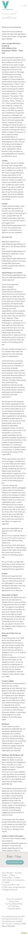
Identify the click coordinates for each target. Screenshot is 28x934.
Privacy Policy (14, 901)
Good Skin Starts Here (14, 862)
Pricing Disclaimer (14, 909)
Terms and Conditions (14, 899)
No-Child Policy (14, 906)
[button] (25, 5)
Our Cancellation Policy (14, 904)
